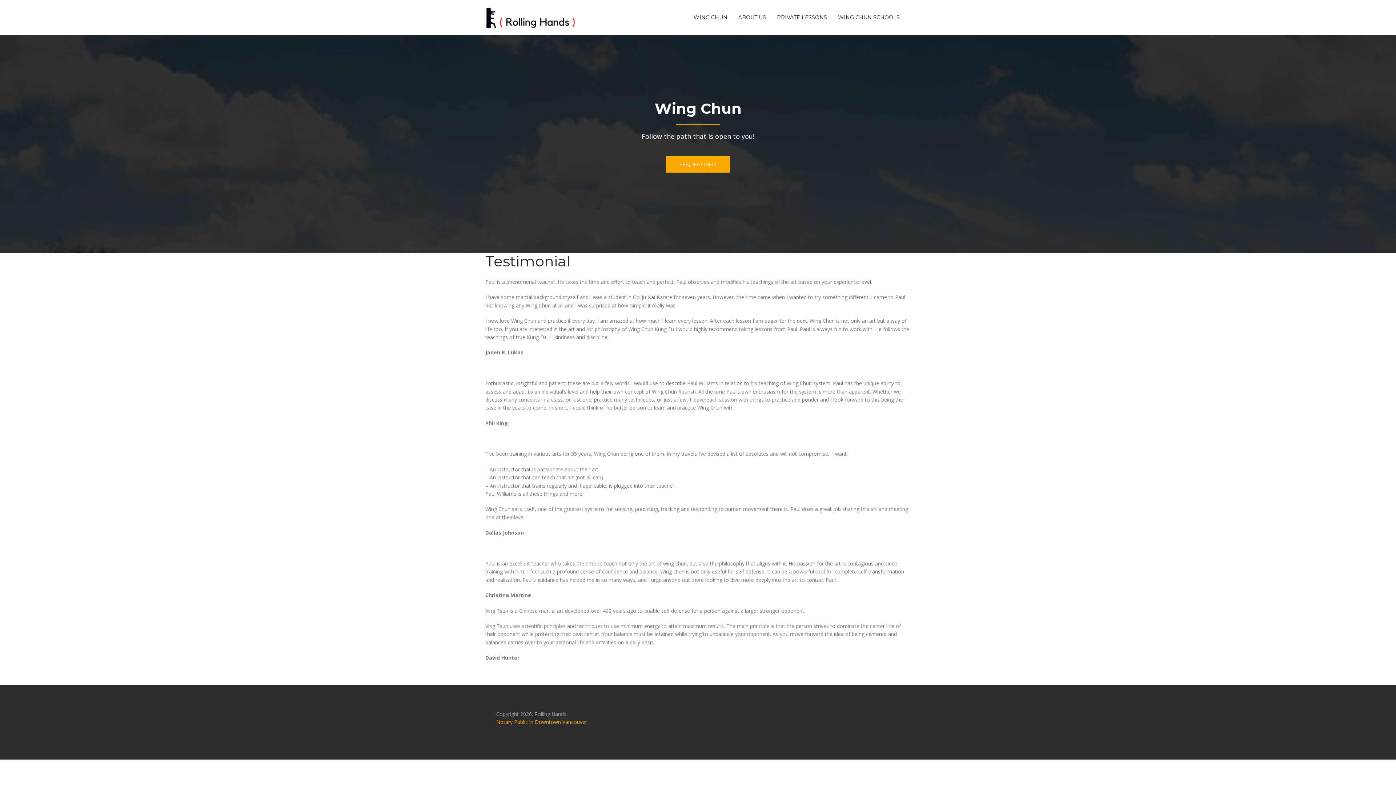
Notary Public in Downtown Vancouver (541, 721)
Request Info (697, 164)
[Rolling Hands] (530, 16)
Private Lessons (802, 17)
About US (752, 17)
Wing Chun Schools (869, 17)
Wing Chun (710, 17)
